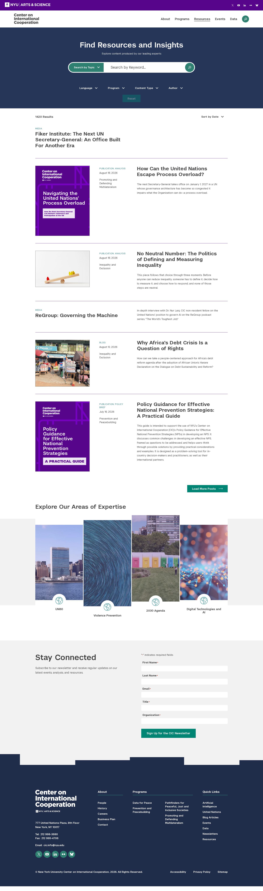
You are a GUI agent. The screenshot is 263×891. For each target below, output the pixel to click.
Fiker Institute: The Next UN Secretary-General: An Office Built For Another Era (77, 140)
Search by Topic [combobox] (84, 67)
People (102, 802)
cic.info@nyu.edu (54, 845)
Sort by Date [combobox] (210, 116)
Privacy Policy (201, 872)
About (165, 19)
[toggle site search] (245, 18)
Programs (182, 19)
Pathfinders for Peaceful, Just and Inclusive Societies (177, 806)
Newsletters (210, 833)
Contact (103, 824)
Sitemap (223, 872)
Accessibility (178, 872)
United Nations (212, 812)
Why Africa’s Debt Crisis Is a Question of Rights (172, 345)
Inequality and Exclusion (107, 266)
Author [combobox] (173, 88)
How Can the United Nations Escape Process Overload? (172, 171)
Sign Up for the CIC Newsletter (168, 733)
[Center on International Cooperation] (34, 19)
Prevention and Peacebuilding (108, 420)
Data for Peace (142, 802)
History (102, 808)
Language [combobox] (85, 88)
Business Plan (106, 819)
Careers (103, 813)
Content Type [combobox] (144, 88)
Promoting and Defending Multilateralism (108, 183)
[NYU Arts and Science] (28, 4)
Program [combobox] (113, 88)
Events (220, 19)
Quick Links (211, 792)
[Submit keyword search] (189, 67)
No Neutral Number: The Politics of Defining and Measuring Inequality (177, 259)
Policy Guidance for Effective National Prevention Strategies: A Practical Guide (175, 410)
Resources (202, 19)
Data (233, 19)
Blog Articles (211, 817)
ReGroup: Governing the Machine (76, 315)
